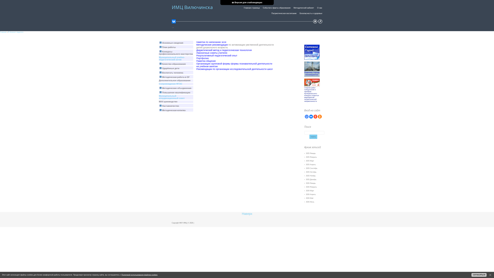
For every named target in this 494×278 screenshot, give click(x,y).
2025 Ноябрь (311, 176)
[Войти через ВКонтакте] (311, 117)
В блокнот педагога (15, 32)
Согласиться (479, 275)
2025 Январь (311, 153)
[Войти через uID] (307, 117)
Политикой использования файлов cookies (139, 275)
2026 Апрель (311, 194)
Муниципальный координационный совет (172, 97)
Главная (3, 32)
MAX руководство (168, 102)
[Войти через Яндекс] (315, 117)
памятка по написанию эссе (211, 42)
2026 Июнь (310, 202)
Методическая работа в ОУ (175, 77)
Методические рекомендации (212, 45)
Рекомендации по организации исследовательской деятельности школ (234, 69)
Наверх (247, 213)
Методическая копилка (174, 110)
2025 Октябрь (311, 172)
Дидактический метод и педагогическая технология (224, 50)
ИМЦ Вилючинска (192, 7)
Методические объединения (176, 88)
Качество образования (174, 64)
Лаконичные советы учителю (211, 53)
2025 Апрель (311, 165)
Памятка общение (206, 61)
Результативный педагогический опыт (216, 55)
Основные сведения (172, 43)
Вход (320, 21)
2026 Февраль (311, 187)
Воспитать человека (172, 73)
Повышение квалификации (176, 93)
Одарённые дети (170, 68)
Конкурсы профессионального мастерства (176, 53)
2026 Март (310, 191)
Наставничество (170, 106)
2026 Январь (311, 183)
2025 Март (310, 161)
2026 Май (309, 198)
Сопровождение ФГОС (170, 84)
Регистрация (315, 21)
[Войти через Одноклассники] (320, 117)
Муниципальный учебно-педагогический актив (172, 58)
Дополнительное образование (175, 80)
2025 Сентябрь (311, 168)
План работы (169, 47)
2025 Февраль (311, 157)
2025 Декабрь (311, 179)
